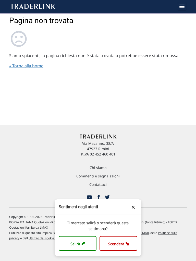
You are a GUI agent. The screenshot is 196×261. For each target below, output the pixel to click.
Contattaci (98, 184)
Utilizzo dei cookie (41, 238)
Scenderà (119, 243)
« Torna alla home (26, 66)
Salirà (78, 243)
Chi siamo (98, 167)
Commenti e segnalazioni (98, 176)
